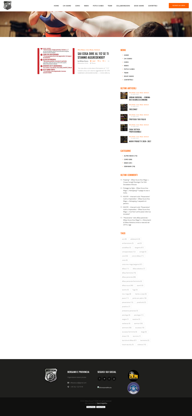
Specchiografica (102, 403)
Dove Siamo (129, 76)
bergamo (139, 247)
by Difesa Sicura (83, 61)
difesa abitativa (139, 269)
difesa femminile (129, 273)
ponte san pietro (139, 298)
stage (144, 332)
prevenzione (127, 302)
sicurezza (139, 327)
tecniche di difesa (129, 340)
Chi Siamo (128, 58)
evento (125, 290)
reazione (136, 319)
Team (126, 73)
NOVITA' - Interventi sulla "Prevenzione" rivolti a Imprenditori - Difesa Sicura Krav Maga (136, 198)
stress (125, 336)
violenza (141, 344)
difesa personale (129, 277)
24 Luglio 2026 (135, 106)
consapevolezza (129, 252)
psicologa (126, 315)
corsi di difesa (138, 256)
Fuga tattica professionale (135, 130)
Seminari (97, 50)
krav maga (126, 294)
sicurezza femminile (129, 332)
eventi (140, 285)
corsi (125, 256)
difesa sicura (127, 285)
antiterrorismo (128, 243)
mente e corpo (141, 294)
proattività (141, 302)
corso (125, 260)
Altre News (81, 50)
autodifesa (126, 247)
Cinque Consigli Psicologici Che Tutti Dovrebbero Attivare (135, 183)
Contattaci (128, 79)
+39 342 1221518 (76, 387)
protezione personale (130, 311)
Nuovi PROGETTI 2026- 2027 (140, 141)
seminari (138, 323)
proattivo (126, 306)
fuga (135, 290)
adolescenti (135, 239)
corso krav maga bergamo (132, 264)
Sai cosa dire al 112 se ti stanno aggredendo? (93, 55)
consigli (142, 252)
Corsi (87, 50)
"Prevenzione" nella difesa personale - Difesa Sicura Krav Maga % (136, 219)
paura (125, 298)
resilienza (126, 323)
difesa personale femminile (132, 281)
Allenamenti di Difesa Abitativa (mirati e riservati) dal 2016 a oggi (137, 222)
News (91, 50)
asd (139, 243)
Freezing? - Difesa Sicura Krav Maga (135, 180)
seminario (126, 327)
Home (126, 55)
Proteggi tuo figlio (137, 119)
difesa (125, 269)
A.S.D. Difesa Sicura (86, 401)
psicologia (138, 315)
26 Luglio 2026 (135, 94)
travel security (128, 344)
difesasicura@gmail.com (78, 383)
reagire (125, 319)
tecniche (137, 336)
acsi (124, 239)
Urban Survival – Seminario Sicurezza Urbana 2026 (139, 99)
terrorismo (144, 340)
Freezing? (133, 109)
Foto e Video (129, 69)
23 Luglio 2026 (135, 138)
